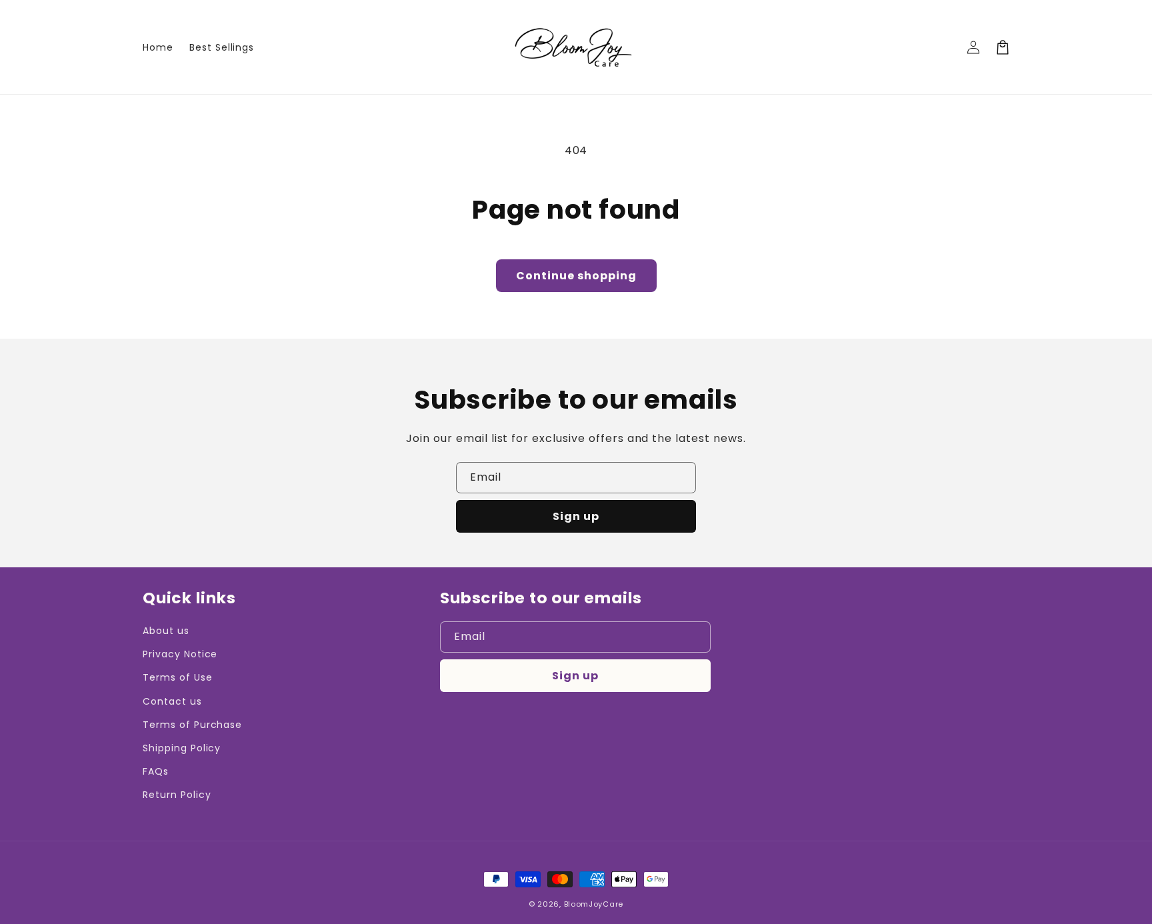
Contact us (172, 701)
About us (166, 630)
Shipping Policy (182, 748)
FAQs (156, 771)
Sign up (576, 516)
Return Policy (177, 794)
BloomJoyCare (593, 904)
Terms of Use (178, 677)
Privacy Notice (180, 654)
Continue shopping (576, 275)
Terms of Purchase (192, 724)
